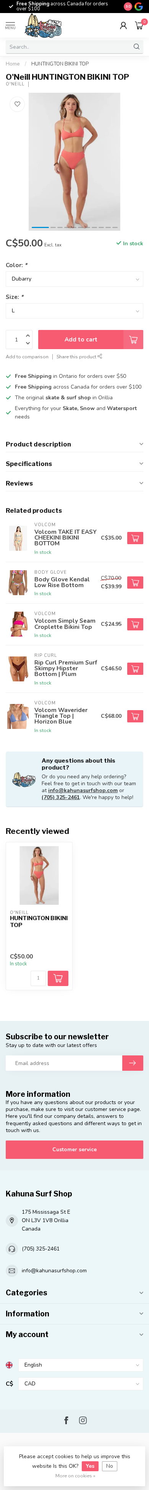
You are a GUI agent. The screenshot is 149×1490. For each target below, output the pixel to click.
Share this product (77, 356)
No (109, 1466)
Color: (16, 265)
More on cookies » (75, 1475)
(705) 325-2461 (61, 797)
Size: (14, 297)
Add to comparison (27, 356)
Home (13, 64)
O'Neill (15, 84)
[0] (139, 25)
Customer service (74, 1149)
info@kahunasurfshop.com (83, 790)
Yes (90, 1466)
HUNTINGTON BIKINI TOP (60, 64)
